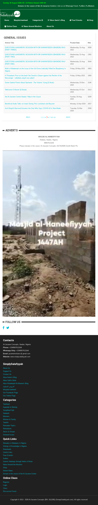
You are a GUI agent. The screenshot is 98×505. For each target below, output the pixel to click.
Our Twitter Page (9, 396)
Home (6, 20)
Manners (6, 416)
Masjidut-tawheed (21, 20)
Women (91, 6)
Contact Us (7, 374)
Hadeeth (6, 413)
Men (83, 6)
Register (6, 482)
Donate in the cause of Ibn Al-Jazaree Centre (37, 6)
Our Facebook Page (10, 393)
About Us (50, 26)
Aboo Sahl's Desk (9, 380)
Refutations (7, 429)
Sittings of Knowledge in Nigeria (15, 446)
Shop (91, 20)
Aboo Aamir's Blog (57, 20)
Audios (5, 458)
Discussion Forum (9, 491)
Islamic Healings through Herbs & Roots (18, 461)
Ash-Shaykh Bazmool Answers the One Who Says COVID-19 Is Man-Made (33, 108)
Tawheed (6, 404)
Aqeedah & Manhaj (10, 407)
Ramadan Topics (9, 425)
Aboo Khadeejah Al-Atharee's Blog (15, 383)
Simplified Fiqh (8, 410)
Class (5, 488)
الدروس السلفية (8, 386)
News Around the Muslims (12, 464)
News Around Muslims (32, 26)
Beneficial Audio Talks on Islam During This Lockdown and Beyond (29, 104)
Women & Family (9, 419)
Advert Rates (8, 471)
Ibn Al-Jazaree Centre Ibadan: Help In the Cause (23, 97)
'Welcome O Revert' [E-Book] (16, 90)
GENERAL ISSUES (15, 37)
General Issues (8, 435)
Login (5, 485)
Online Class (11, 26)
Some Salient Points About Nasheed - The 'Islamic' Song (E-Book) (29, 83)
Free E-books (76, 20)
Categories (37, 20)
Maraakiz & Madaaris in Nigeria (14, 443)
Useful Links (7, 452)
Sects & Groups (9, 432)
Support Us (7, 371)
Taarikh (5, 422)
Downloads (7, 449)
